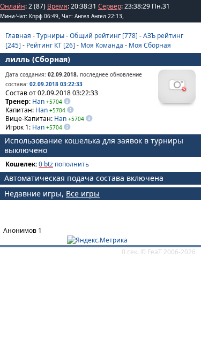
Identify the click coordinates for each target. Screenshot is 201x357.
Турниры (50, 35)
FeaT (154, 251)
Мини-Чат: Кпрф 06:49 (29, 16)
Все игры (83, 193)
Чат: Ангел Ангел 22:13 (92, 16)
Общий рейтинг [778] (104, 35)
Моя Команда (101, 45)
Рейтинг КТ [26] (50, 45)
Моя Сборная (150, 45)
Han (38, 101)
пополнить (72, 164)
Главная (18, 35)
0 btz (46, 164)
